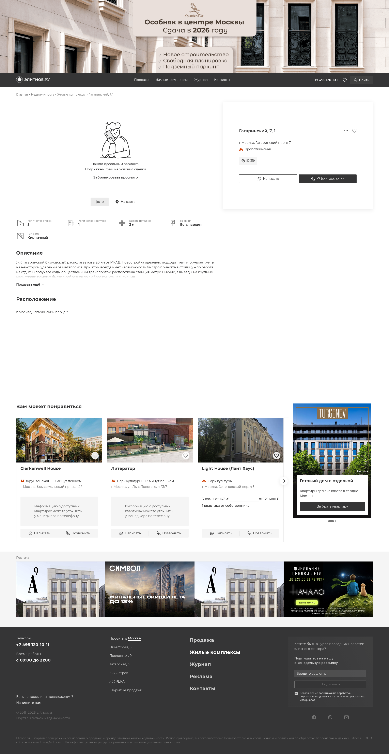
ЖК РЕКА (117, 681)
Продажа (141, 80)
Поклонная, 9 (120, 656)
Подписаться (330, 684)
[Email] (346, 718)
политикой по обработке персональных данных (325, 695)
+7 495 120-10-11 (32, 644)
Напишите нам (29, 703)
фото (99, 202)
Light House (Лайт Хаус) (228, 468)
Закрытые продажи (125, 690)
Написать (271, 179)
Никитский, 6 (120, 647)
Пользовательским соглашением (249, 738)
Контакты (222, 80)
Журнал (201, 80)
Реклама (201, 676)
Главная (22, 94)
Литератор (123, 468)
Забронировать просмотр (115, 177)
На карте (128, 202)
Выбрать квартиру (332, 506)
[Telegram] (314, 718)
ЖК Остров (118, 673)
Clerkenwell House (40, 468)
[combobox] (134, 638)
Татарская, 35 (120, 664)
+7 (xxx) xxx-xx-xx (330, 179)
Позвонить (81, 533)
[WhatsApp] (330, 718)
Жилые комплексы (172, 80)
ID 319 (250, 160)
